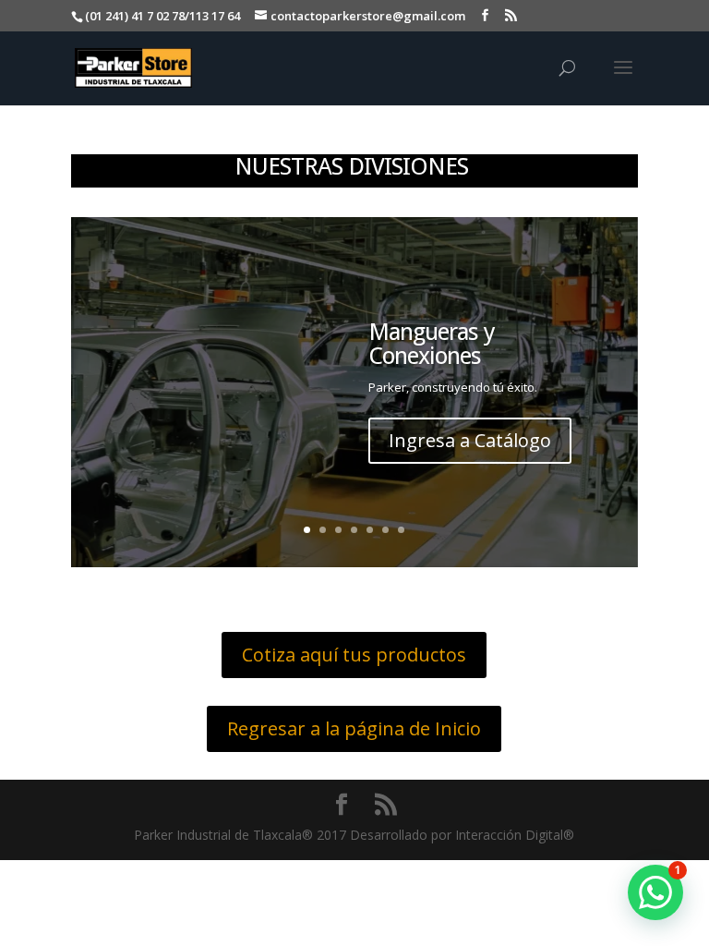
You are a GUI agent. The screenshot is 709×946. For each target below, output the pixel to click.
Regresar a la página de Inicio (354, 728)
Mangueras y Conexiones (431, 344)
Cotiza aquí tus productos (354, 654)
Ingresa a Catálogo (470, 440)
